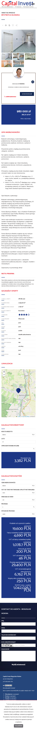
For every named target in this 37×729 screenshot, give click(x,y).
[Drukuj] (6, 25)
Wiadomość (5, 649)
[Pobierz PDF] (9, 25)
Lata (3, 439)
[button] (18, 390)
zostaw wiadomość (27, 94)
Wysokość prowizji (8, 511)
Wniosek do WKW (7, 497)
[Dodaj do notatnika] (13, 25)
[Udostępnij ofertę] (16, 25)
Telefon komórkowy (8, 635)
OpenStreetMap (26, 416)
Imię (2, 621)
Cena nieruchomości (8, 483)
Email (3, 628)
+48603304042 (10, 97)
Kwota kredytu (7, 432)
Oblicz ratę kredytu (25, 119)
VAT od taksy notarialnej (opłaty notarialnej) (18, 490)
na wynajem (12, 694)
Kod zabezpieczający (8, 642)
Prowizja (4, 504)
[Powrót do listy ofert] (2, 25)
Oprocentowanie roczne (10, 446)
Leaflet (18, 416)
